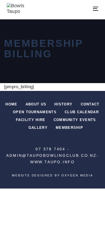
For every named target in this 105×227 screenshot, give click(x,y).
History (63, 104)
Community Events (75, 120)
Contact (90, 104)
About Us (36, 104)
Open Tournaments (35, 112)
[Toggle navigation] (83, 9)
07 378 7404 (50, 149)
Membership (69, 128)
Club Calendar (82, 112)
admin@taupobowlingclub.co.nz (51, 155)
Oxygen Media (77, 175)
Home (11, 104)
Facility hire (31, 120)
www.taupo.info (52, 162)
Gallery (38, 128)
